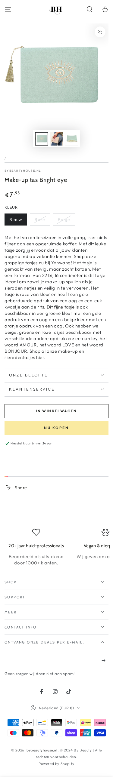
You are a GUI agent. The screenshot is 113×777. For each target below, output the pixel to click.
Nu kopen (56, 427)
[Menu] (8, 9)
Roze (40, 219)
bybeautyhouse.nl (23, 171)
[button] (89, 9)
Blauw (15, 219)
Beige (64, 219)
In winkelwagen (56, 411)
